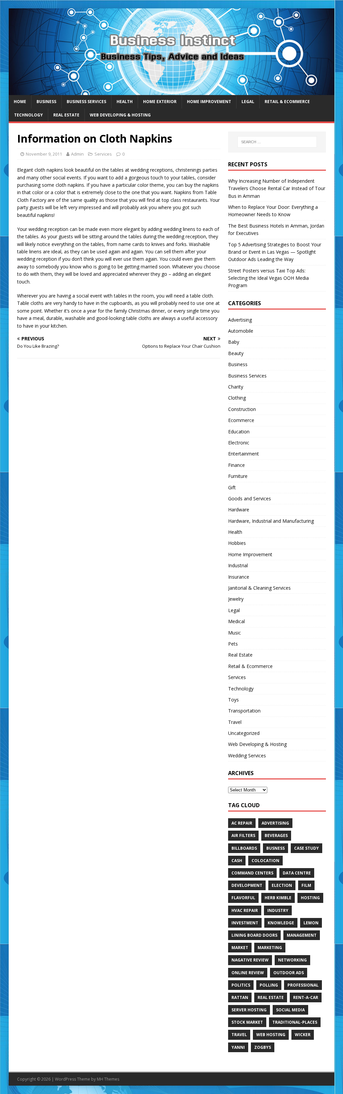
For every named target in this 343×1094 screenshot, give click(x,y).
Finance (236, 465)
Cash (236, 860)
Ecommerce (241, 420)
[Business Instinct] (172, 91)
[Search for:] (277, 142)
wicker (303, 1034)
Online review (247, 973)
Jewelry (236, 599)
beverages (276, 835)
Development (246, 885)
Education (239, 431)
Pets (233, 644)
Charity (235, 387)
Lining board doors (254, 935)
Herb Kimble (278, 898)
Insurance (238, 577)
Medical (236, 621)
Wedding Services (247, 755)
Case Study (306, 848)
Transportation (244, 710)
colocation (265, 860)
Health (125, 101)
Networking (292, 960)
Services (103, 154)
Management (302, 935)
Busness (275, 848)
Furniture (238, 476)
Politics (240, 985)
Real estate (271, 997)
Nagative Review (250, 960)
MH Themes (108, 1079)
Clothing (237, 398)
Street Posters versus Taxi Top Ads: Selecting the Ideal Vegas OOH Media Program (268, 278)
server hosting (249, 1010)
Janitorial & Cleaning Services (259, 588)
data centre (297, 873)
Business (46, 101)
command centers (252, 873)
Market (239, 947)
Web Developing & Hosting (120, 115)
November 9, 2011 (44, 154)
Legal (248, 101)
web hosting (270, 1034)
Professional (303, 985)
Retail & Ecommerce (287, 101)
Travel (235, 722)
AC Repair (241, 823)
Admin (77, 154)
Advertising (240, 320)
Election (282, 885)
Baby (233, 342)
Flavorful (243, 898)
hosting (310, 898)
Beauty (236, 353)
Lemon (311, 923)
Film (306, 885)
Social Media (290, 1010)
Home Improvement (209, 101)
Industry (277, 910)
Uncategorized (244, 733)
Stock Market (247, 1022)
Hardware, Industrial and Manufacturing (271, 521)
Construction (242, 409)
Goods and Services (249, 498)
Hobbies (237, 543)
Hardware (238, 509)
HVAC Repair (244, 910)
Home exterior (160, 101)
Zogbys (262, 1047)
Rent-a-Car (305, 997)
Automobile (240, 331)
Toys (233, 699)
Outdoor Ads (288, 973)
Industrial (238, 565)
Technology (28, 115)
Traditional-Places (294, 1022)
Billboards (244, 848)
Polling (269, 985)
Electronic (238, 442)
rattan (239, 997)
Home (20, 101)
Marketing (270, 947)
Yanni (238, 1047)
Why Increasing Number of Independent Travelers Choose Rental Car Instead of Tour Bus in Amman (276, 188)
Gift (232, 487)
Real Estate (66, 115)
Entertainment (243, 453)
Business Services (86, 101)
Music (234, 632)
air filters (243, 835)
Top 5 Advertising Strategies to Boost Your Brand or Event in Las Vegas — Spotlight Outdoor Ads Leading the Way (274, 252)
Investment (244, 923)
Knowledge (281, 923)
